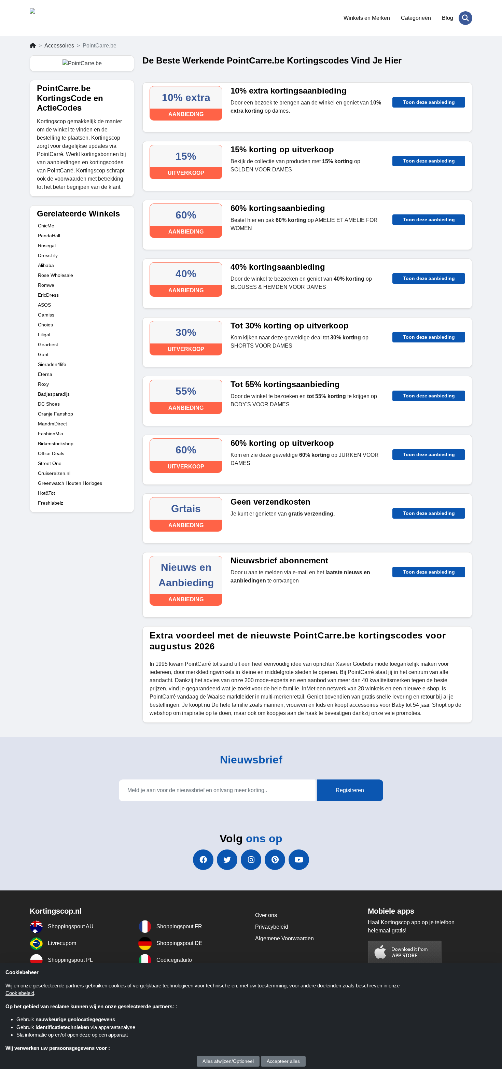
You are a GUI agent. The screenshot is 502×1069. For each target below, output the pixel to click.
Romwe (46, 285)
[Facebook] (203, 859)
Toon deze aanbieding (429, 102)
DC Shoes (49, 404)
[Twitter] (227, 859)
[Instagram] (251, 859)
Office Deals (51, 453)
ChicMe (46, 225)
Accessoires (59, 45)
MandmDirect (52, 423)
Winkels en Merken (367, 18)
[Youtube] (299, 859)
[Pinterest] (275, 859)
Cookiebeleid (19, 993)
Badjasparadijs (54, 394)
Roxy (43, 384)
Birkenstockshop (55, 443)
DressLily (48, 255)
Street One (49, 463)
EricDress (48, 295)
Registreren (350, 790)
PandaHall (49, 235)
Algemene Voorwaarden (284, 938)
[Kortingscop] (63, 18)
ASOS (44, 305)
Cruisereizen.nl (54, 473)
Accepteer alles (283, 1061)
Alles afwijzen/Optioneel (228, 1061)
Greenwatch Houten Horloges (70, 483)
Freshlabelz (50, 503)
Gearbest (48, 344)
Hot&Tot (46, 493)
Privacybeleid (271, 927)
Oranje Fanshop (55, 414)
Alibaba (46, 265)
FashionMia (50, 433)
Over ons (266, 915)
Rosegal (47, 245)
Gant (43, 354)
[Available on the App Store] (405, 953)
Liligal (44, 334)
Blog (447, 18)
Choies (45, 324)
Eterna (45, 374)
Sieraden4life (52, 364)
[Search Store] (465, 18)
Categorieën (416, 18)
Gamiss (46, 315)
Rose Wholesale (55, 275)
